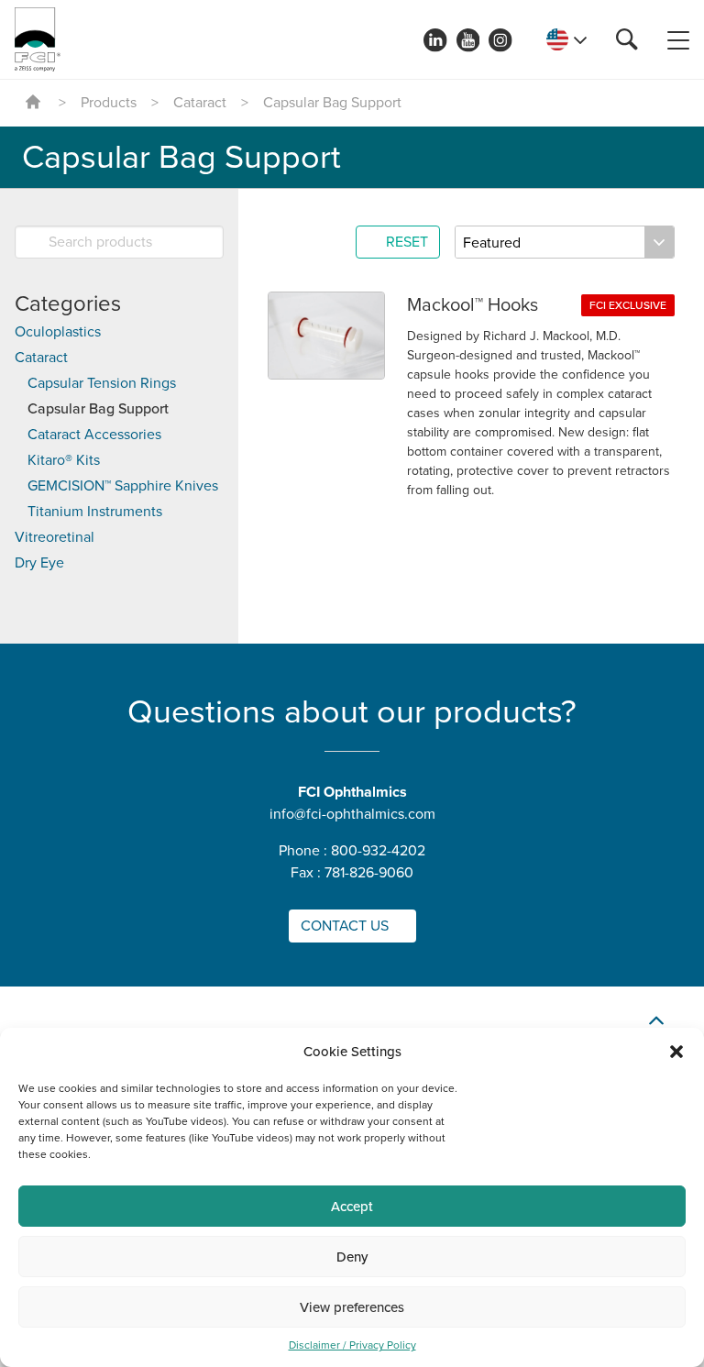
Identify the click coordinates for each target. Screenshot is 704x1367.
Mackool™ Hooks (472, 305)
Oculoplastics (58, 332)
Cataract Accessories (94, 434)
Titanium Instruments (95, 511)
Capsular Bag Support (98, 409)
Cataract (199, 103)
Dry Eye (39, 563)
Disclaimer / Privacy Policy (352, 1345)
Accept (352, 1206)
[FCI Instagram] (500, 40)
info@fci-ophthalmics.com (352, 814)
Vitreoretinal (54, 537)
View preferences (352, 1307)
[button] (676, 1051)
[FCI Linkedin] (435, 40)
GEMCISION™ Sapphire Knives (123, 486)
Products (109, 103)
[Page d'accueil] (37, 39)
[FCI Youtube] (468, 40)
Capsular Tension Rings (102, 383)
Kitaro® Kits (64, 460)
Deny (352, 1257)
